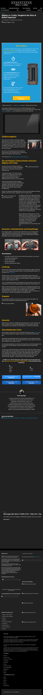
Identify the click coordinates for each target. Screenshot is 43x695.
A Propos (5, 664)
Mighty (18, 105)
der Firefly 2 (12, 272)
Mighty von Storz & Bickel (7, 614)
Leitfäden (28, 10)
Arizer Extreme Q (6, 625)
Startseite (3, 8)
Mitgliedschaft (6, 669)
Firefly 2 (4, 618)
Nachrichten (6, 662)
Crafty (12, 105)
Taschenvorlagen (7, 657)
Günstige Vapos (6, 685)
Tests (3, 13)
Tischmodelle (6, 660)
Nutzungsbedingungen (8, 667)
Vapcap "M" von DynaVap (28, 553)
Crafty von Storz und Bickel (8, 616)
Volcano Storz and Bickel (7, 621)
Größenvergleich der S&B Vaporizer (19, 156)
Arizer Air (4, 628)
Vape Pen (35, 8)
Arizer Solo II (5, 623)
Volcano (4, 111)
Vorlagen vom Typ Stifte (8, 659)
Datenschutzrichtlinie (7, 665)
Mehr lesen (6, 519)
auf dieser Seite (37, 556)
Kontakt (5, 672)
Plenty (11, 111)
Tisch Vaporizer (26, 8)
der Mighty (36, 332)
